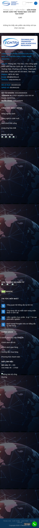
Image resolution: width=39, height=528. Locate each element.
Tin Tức (32, 521)
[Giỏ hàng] (35, 3)
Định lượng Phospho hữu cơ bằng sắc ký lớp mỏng (21, 325)
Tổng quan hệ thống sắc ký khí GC (20, 305)
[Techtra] (10, 3)
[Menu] (24, 3)
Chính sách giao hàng (9, 347)
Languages (29, 2)
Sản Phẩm (20, 10)
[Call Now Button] (34, 524)
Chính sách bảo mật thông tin (12, 338)
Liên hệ (19, 522)
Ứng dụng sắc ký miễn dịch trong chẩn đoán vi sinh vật (21, 312)
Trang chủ (8, 10)
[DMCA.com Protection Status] (7, 291)
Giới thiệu (16, 521)
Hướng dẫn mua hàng (9, 352)
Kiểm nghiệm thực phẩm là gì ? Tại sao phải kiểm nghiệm (22, 318)
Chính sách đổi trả (8, 342)
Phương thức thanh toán (10, 357)
